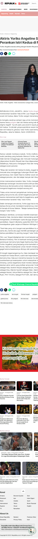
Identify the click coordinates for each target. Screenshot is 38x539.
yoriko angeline (5, 294)
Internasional (3, 503)
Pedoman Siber (31, 517)
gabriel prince (4, 298)
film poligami (14, 298)
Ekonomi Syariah (15, 9)
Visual (15, 506)
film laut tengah (25, 294)
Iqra (15, 498)
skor (25, 9)
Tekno (23, 13)
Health (11, 13)
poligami (13, 122)
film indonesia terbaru (7, 303)
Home (1, 34)
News (1, 501)
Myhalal (17, 13)
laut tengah (15, 294)
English (29, 506)
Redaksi (16, 517)
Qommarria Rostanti (23, 50)
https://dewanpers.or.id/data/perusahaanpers (14, 529)
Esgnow (2, 506)
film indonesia (24, 298)
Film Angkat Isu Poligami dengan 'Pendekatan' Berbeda (7, 144)
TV (1, 508)
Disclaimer (3, 519)
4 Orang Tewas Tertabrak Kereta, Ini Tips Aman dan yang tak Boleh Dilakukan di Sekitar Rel (24, 145)
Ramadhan (17, 508)
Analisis (16, 501)
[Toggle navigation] (2, 3)
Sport (28, 501)
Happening (4, 13)
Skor (28, 495)
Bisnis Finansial (31, 503)
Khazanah (3, 498)
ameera (4, 9)
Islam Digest (30, 498)
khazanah (33, 9)
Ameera (7, 34)
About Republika (5, 517)
